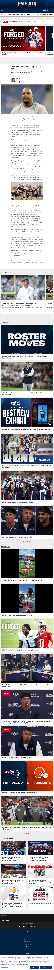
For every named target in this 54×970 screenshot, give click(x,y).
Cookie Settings (4, 967)
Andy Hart (18, 78)
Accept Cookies (34, 967)
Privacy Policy (27, 941)
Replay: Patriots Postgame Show (15, 21)
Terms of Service (27, 944)
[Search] (49, 11)
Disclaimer (27, 948)
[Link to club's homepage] (2, 10)
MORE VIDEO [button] (27, 833)
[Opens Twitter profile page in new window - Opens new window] (17, 81)
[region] (27, 962)
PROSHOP (45, 10)
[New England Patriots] (27, 932)
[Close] (51, 957)
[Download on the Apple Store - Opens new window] (22, 926)
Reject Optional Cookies (46, 967)
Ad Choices (27, 953)
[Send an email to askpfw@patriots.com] (19, 81)
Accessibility (27, 946)
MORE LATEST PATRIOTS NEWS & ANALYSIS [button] (27, 59)
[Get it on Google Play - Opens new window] (32, 927)
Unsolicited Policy (27, 951)
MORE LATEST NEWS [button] (27, 541)
